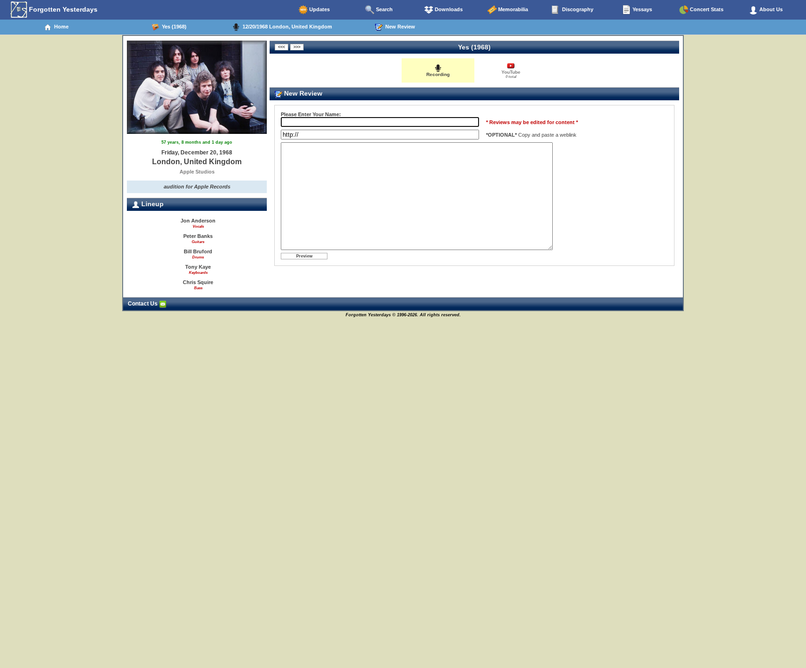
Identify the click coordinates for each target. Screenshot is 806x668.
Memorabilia (512, 9)
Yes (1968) (173, 26)
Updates (319, 9)
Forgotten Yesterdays (62, 9)
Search (384, 9)
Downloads (448, 9)
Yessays (641, 9)
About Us (770, 9)
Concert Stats (705, 9)
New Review (398, 26)
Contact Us (143, 303)
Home (60, 26)
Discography (577, 9)
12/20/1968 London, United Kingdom (286, 26)
